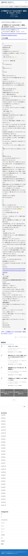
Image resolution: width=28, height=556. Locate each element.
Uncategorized (4, 519)
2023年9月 (3, 475)
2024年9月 (3, 439)
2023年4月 (3, 490)
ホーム (14, 399)
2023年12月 (3, 466)
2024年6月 (3, 448)
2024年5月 (3, 451)
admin (26, 337)
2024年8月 (3, 442)
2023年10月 (3, 472)
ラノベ (2, 532)
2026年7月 (3, 418)
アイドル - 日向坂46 (14, 16)
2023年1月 (3, 499)
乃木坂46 (3, 534)
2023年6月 (3, 484)
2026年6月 (3, 421)
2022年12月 (3, 502)
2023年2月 (3, 496)
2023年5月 (3, 487)
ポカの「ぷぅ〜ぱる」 (13, 346)
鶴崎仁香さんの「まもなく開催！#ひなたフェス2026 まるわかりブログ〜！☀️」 (17, 357)
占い (2, 537)
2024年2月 (3, 460)
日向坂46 (3, 541)
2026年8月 (3, 415)
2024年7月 (3, 445)
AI (1, 513)
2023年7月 (3, 481)
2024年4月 (3, 454)
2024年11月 (3, 433)
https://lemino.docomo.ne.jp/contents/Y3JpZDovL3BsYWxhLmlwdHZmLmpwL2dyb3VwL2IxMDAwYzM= (14, 270)
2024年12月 (3, 430)
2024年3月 (3, 457)
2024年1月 (3, 463)
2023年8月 (3, 478)
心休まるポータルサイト (7, 2)
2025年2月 (3, 424)
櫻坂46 (2, 544)
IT (1, 516)
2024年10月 (3, 436)
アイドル (3, 522)
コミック (3, 529)
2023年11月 (3, 469)
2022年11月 (3, 505)
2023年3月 (3, 493)
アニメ (2, 526)
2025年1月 (3, 427)
